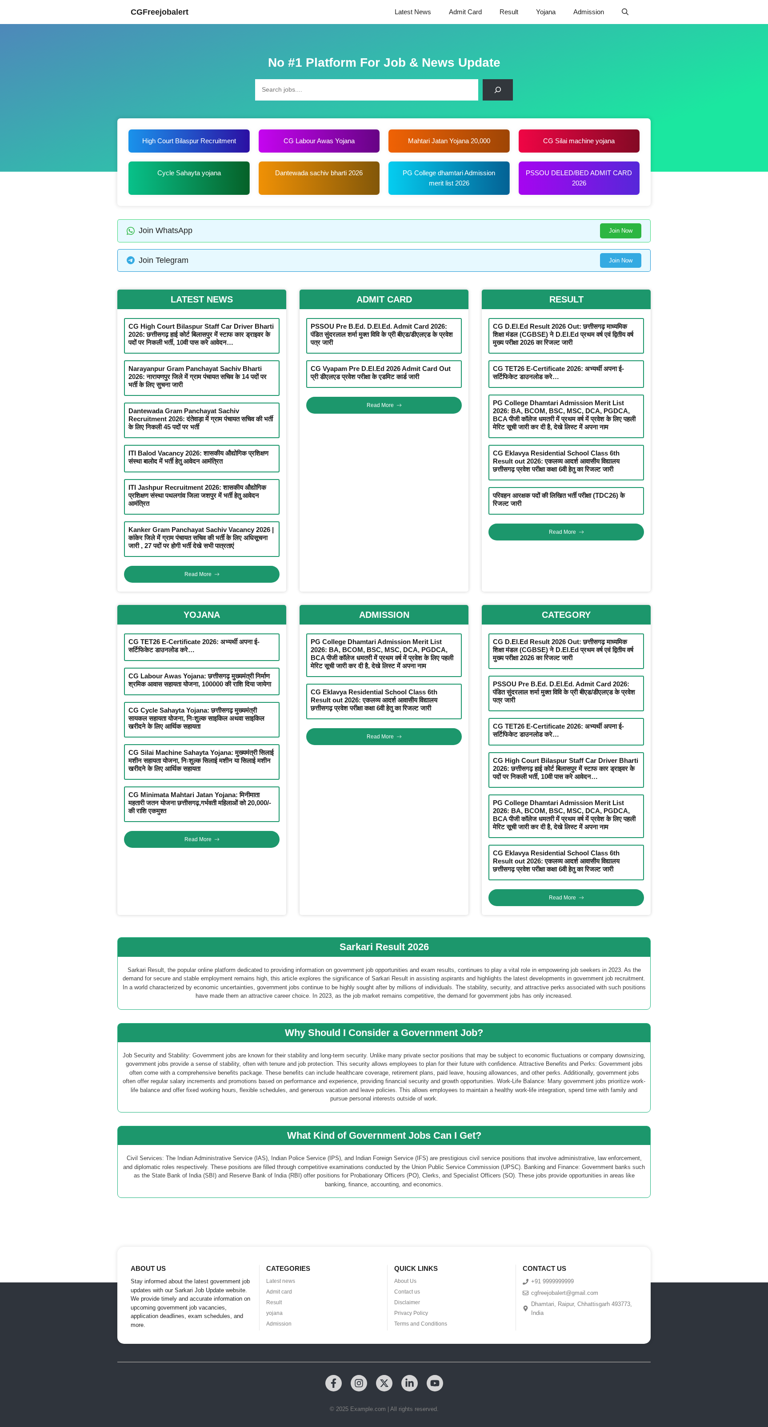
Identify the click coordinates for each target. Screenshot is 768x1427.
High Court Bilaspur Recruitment (189, 141)
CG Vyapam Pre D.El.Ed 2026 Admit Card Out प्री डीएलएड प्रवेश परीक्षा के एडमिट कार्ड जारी (381, 372)
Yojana (546, 12)
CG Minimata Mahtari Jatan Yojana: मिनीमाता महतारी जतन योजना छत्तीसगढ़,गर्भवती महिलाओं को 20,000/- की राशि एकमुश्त (199, 802)
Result (509, 12)
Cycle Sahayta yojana (189, 173)
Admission (588, 12)
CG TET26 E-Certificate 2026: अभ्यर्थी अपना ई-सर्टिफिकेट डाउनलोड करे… (558, 372)
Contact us (407, 1292)
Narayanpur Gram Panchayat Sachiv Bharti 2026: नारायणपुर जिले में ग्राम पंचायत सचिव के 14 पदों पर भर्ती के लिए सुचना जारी (197, 376)
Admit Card (465, 12)
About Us (405, 1281)
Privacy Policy (411, 1313)
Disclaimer (407, 1302)
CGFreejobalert (159, 12)
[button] (625, 12)
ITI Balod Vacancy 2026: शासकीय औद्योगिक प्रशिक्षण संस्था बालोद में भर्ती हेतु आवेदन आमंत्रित (198, 457)
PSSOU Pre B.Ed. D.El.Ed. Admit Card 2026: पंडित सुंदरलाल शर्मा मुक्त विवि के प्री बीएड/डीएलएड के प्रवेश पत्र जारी (382, 334)
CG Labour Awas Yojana (319, 141)
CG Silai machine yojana (579, 141)
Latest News (413, 12)
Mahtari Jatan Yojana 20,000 (449, 141)
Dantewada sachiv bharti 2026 (319, 173)
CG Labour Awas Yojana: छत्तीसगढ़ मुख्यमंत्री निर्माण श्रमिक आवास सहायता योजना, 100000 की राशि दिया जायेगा (199, 680)
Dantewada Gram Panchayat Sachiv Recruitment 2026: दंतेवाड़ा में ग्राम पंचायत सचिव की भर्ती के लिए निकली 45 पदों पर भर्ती (200, 419)
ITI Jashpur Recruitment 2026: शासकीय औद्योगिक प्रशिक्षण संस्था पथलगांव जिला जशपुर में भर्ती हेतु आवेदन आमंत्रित (197, 495)
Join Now (620, 230)
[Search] (498, 90)
